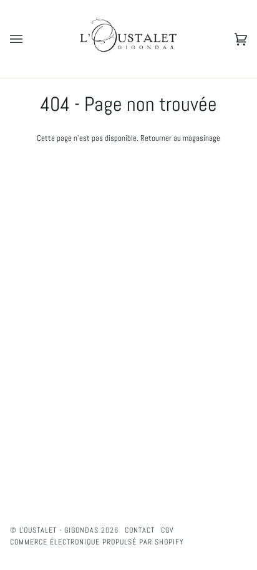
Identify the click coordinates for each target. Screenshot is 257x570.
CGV (167, 530)
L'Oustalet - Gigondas (59, 530)
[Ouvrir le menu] (28, 39)
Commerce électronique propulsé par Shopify (97, 542)
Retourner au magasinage (180, 138)
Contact (140, 530)
